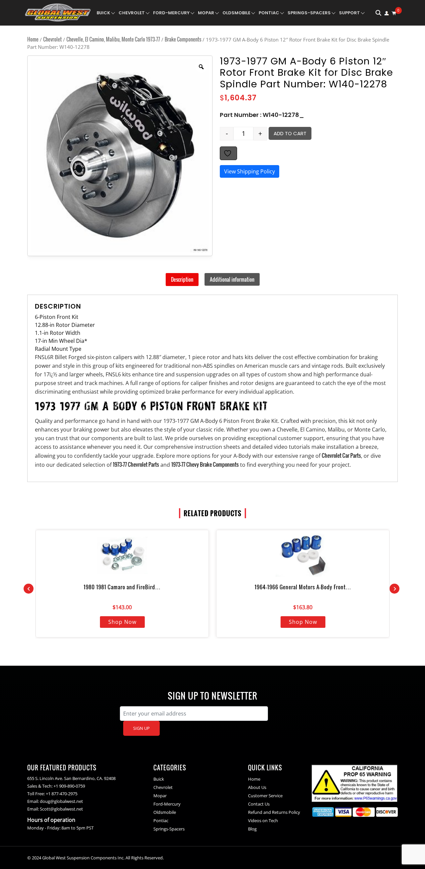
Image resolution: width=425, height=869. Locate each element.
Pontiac (269, 13)
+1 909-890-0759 (69, 786)
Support (349, 13)
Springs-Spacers (309, 13)
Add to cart (290, 133)
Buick (103, 13)
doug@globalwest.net (61, 801)
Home (33, 39)
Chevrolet (132, 13)
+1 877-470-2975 (61, 794)
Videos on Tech (263, 820)
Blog (252, 829)
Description (182, 279)
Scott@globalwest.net (61, 809)
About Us (257, 787)
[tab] (182, 279)
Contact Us (259, 804)
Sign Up (141, 728)
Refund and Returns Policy (274, 812)
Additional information (232, 279)
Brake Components (183, 39)
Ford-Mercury (171, 13)
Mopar (206, 13)
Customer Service (265, 796)
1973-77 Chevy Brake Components (205, 464)
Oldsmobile (236, 13)
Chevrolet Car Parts (341, 455)
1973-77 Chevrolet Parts (136, 464)
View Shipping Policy (249, 171)
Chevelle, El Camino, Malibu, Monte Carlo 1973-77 (113, 39)
